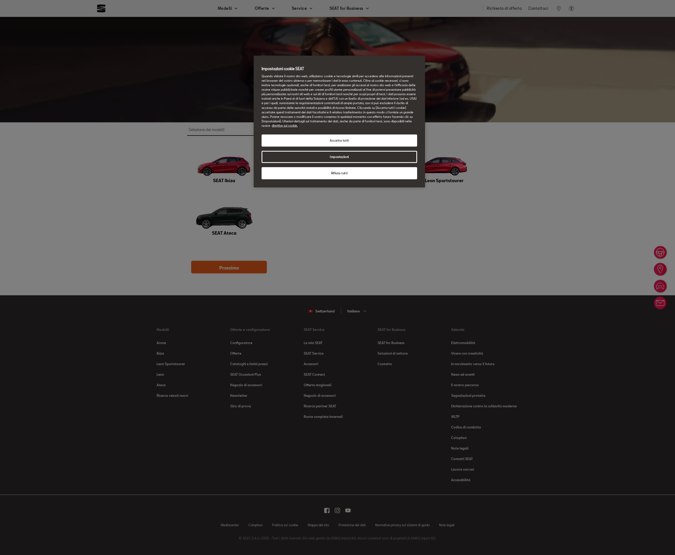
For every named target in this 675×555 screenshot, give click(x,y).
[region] (339, 121)
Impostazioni (339, 156)
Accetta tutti (339, 140)
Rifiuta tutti (339, 173)
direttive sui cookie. (285, 125)
